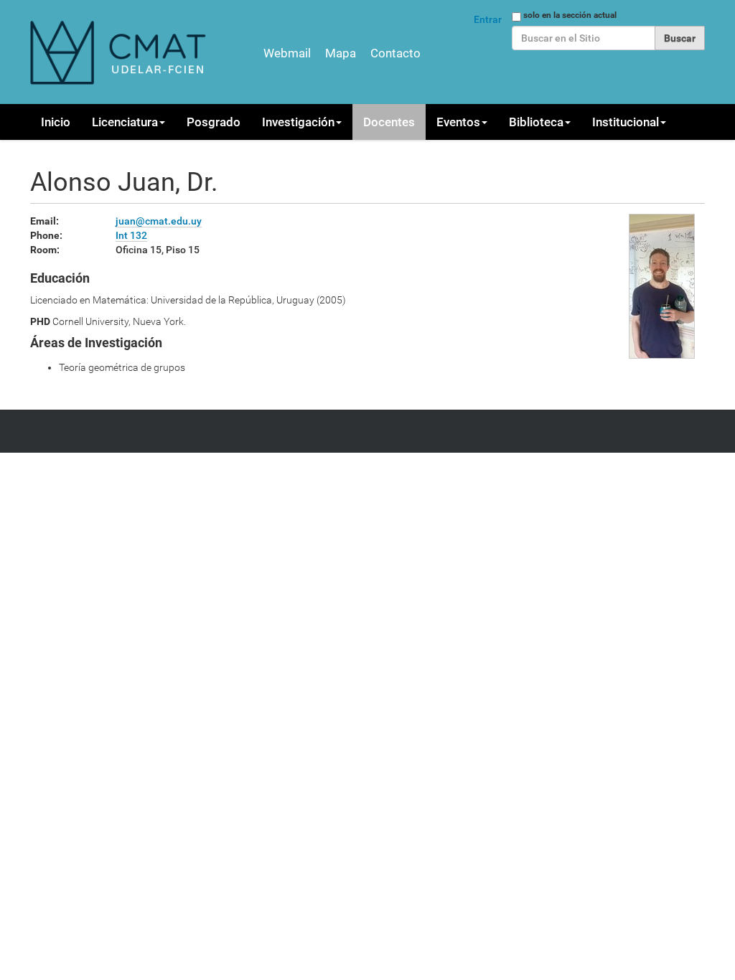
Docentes (389, 122)
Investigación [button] (298, 122)
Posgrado (213, 122)
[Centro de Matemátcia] (120, 52)
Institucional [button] (625, 122)
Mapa (340, 53)
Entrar (488, 19)
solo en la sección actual (570, 15)
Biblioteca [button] (536, 122)
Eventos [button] (458, 122)
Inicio (55, 122)
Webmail (287, 53)
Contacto (395, 53)
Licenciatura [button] (125, 122)
